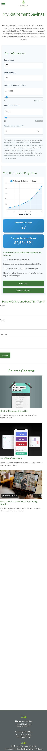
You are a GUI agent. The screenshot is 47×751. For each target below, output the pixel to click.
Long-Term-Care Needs (11, 458)
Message (3, 334)
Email (2, 320)
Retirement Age (10, 72)
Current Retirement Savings (15, 85)
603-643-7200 (26, 735)
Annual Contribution (12, 105)
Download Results (23, 290)
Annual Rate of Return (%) (14, 126)
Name (2, 306)
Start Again (23, 283)
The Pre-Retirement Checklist (14, 411)
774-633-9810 (26, 724)
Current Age (9, 60)
